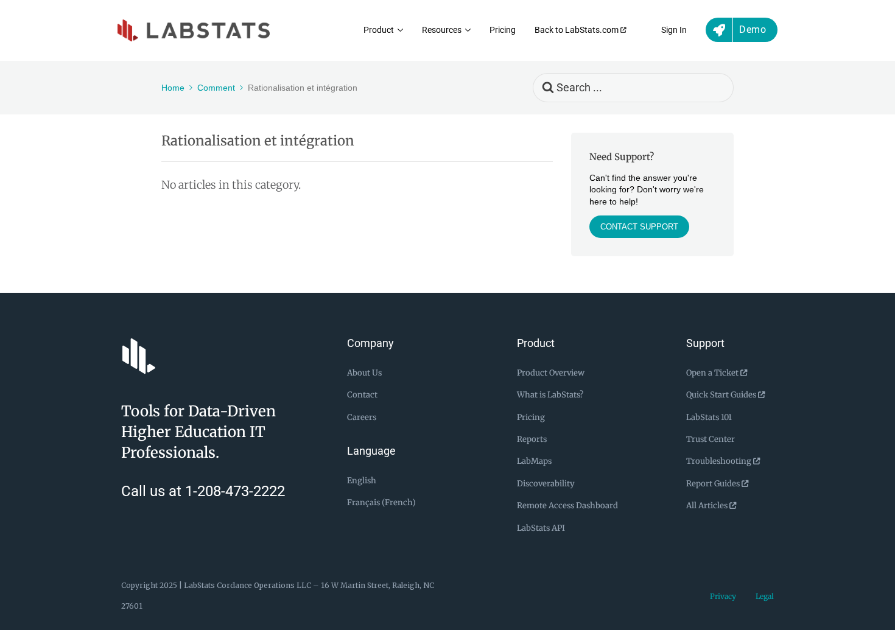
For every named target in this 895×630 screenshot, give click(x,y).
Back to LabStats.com (577, 30)
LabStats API (541, 528)
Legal (765, 596)
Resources (442, 30)
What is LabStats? (550, 395)
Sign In (674, 30)
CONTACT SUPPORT (639, 226)
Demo (752, 29)
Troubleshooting (719, 461)
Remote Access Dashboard (567, 505)
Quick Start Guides (722, 395)
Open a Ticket (713, 373)
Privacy (723, 596)
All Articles (707, 505)
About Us (364, 373)
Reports (532, 439)
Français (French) (381, 502)
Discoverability (546, 483)
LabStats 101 (709, 417)
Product (378, 30)
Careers (361, 417)
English (361, 480)
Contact (362, 395)
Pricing (503, 30)
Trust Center (710, 439)
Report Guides (714, 483)
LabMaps (534, 461)
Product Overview (550, 373)
